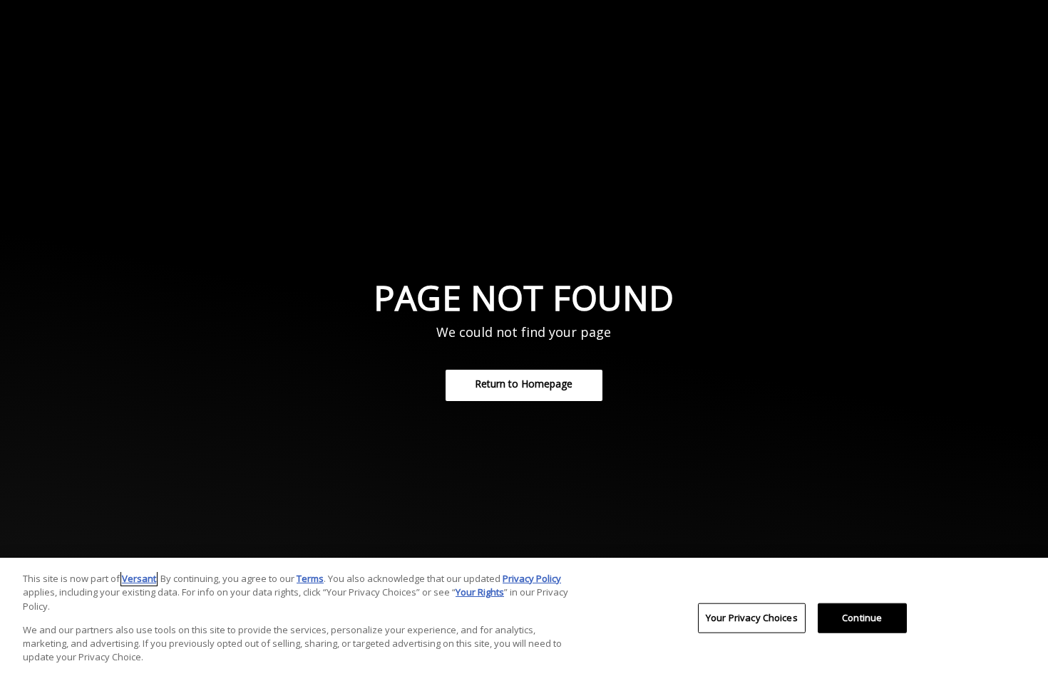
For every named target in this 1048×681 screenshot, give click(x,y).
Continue (862, 617)
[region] (524, 619)
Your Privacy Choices (752, 617)
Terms (310, 578)
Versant (139, 578)
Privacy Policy (532, 578)
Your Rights (480, 592)
